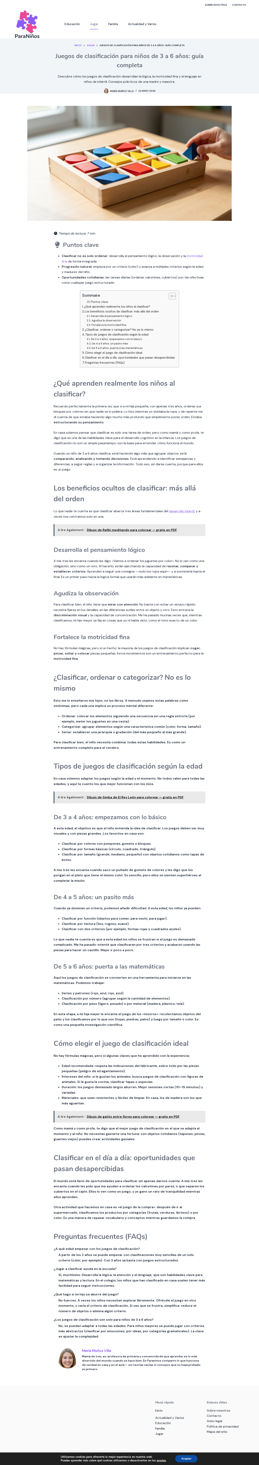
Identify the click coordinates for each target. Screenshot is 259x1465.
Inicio (159, 1410)
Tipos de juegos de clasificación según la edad (117, 334)
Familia (113, 24)
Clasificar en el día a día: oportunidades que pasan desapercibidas (130, 357)
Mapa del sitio (217, 1432)
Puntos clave (99, 302)
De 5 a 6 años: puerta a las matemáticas (117, 348)
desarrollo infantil (181, 511)
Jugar (94, 24)
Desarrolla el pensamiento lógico (111, 316)
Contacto (239, 4)
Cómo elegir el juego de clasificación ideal (113, 353)
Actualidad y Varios (142, 24)
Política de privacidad (223, 1426)
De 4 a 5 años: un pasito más (110, 343)
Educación (72, 24)
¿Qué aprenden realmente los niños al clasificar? (117, 306)
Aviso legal (214, 1421)
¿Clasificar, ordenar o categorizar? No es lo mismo (119, 329)
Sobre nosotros (216, 4)
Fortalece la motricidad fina (108, 325)
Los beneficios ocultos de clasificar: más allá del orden (122, 311)
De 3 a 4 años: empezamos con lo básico (116, 339)
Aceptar (186, 1459)
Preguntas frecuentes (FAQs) (105, 362)
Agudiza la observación (106, 320)
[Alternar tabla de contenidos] (170, 296)
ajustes (161, 1460)
